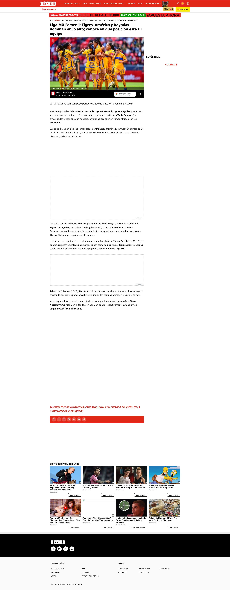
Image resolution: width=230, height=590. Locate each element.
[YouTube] (71, 548)
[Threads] (69, 419)
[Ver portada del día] (165, 3)
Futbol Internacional (113, 3)
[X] (64, 419)
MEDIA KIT (122, 572)
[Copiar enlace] (84, 419)
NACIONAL (55, 572)
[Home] (51, 20)
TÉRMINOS (164, 568)
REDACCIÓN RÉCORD (64, 93)
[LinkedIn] (74, 419)
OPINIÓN (86, 572)
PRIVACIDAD (144, 568)
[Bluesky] (79, 419)
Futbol (57, 20)
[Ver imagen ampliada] (97, 63)
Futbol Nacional (71, 3)
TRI (83, 568)
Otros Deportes (152, 3)
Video (140, 3)
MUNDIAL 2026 (57, 568)
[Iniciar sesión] (188, 3)
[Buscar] (178, 3)
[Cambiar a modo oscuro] (182, 3)
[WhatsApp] (54, 419)
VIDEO (54, 576)
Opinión (131, 3)
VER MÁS (170, 64)
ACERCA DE (123, 568)
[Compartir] (139, 94)
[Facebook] (59, 419)
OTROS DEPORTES (90, 576)
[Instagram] (59, 548)
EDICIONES (144, 572)
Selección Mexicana (92, 3)
